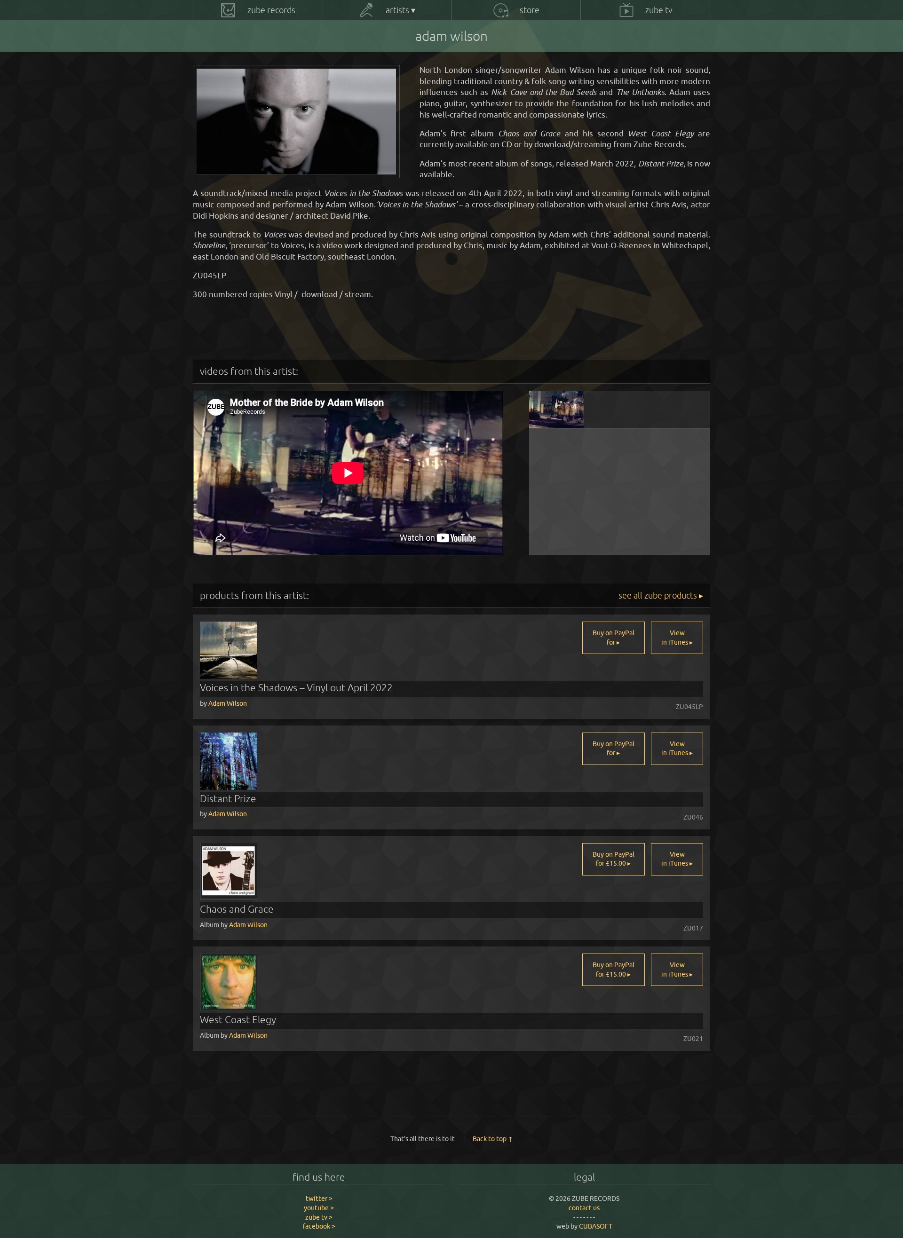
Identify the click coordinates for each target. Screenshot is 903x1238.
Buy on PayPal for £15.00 (613, 859)
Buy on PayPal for (613, 637)
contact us (584, 1208)
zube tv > (319, 1217)
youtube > (319, 1208)
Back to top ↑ (493, 1139)
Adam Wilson (227, 703)
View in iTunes (675, 637)
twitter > (319, 1198)
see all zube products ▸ (660, 595)
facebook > (319, 1226)
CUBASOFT (595, 1226)
